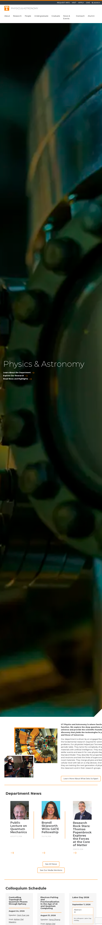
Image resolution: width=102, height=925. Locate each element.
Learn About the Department (17, 373)
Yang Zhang (54, 920)
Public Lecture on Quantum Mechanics (18, 827)
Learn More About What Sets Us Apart (80, 779)
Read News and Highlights (15, 379)
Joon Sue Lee (23, 915)
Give (88, 3)
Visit (74, 3)
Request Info (63, 3)
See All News (51, 864)
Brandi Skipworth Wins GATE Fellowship (50, 827)
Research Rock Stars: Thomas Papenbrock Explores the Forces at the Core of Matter (82, 834)
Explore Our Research (13, 376)
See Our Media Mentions (51, 870)
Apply (81, 3)
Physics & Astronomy (24, 8)
